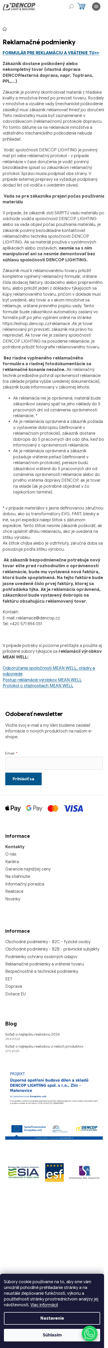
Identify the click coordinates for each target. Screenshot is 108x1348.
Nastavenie (52, 1318)
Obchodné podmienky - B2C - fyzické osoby (47, 941)
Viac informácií (44, 1305)
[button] (90, 1333)
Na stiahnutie (17, 876)
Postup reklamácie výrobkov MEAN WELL (42, 680)
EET (8, 979)
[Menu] (96, 6)
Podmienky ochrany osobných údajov (41, 956)
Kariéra (12, 861)
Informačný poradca (24, 884)
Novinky (12, 899)
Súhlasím (52, 1335)
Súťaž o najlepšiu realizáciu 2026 (32, 1034)
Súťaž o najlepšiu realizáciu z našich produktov (44, 1046)
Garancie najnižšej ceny (28, 869)
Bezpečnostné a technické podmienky (41, 971)
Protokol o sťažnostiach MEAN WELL (38, 685)
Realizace (14, 891)
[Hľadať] (71, 6)
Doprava (13, 986)
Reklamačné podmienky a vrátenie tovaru (44, 964)
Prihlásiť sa (23, 779)
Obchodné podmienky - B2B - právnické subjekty (52, 949)
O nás (11, 854)
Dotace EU (15, 994)
